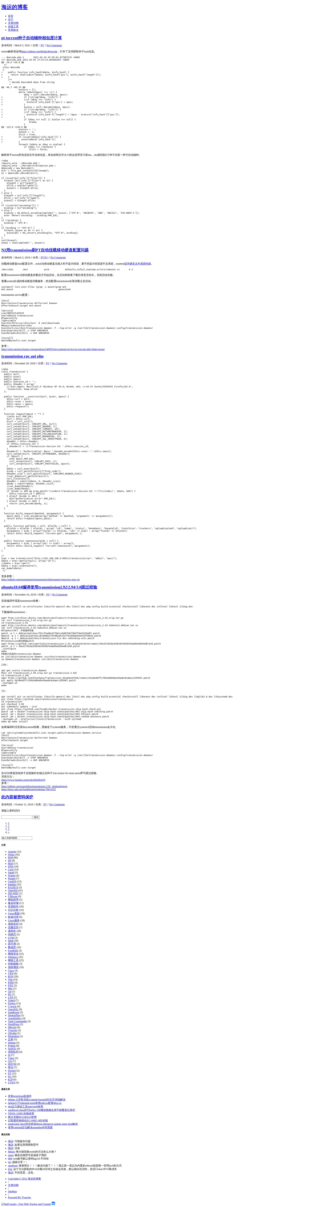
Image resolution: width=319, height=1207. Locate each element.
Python (11, 1045)
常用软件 (13, 906)
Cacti (10, 869)
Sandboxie (13, 1012)
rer (9, 1162)
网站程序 (13, 899)
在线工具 (13, 26)
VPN (10, 973)
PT (42, 45)
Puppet (11, 878)
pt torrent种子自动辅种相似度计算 (31, 38)
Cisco (11, 970)
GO (10, 1061)
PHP (10, 857)
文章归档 (13, 23)
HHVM (12, 1064)
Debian (12, 1042)
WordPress (13, 1024)
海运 (10, 1141)
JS (9, 1055)
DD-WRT (13, 893)
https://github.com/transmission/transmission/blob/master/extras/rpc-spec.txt (40, 579)
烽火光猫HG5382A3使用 (22, 1117)
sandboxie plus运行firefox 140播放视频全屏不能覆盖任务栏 (41, 1110)
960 (10, 1158)
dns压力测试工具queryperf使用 (25, 1106)
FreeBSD (13, 950)
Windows (13, 957)
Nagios (11, 875)
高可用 (12, 943)
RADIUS (13, 887)
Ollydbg (12, 1033)
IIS (9, 860)
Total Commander (17, 1021)
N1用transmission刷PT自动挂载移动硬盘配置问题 (45, 250)
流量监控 (13, 927)
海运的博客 (14, 7)
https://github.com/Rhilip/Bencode (39, 51)
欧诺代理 (13, 917)
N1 (46, 257)
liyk (10, 1169)
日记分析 (13, 910)
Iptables (12, 884)
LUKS (11, 1082)
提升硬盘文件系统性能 (137, 263)
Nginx (11, 854)
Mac (10, 988)
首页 (10, 16)
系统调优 (13, 967)
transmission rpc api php (22, 356)
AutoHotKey (15, 1018)
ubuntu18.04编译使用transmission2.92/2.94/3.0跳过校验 (49, 587)
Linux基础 (14, 913)
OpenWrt (13, 890)
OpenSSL (13, 1009)
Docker (12, 1070)
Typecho (12, 1030)
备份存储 (13, 903)
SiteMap (12, 1191)
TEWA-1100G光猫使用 (21, 1113)
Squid (11, 872)
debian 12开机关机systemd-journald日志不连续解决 (36, 1099)
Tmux (11, 1058)
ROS (10, 976)
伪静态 (12, 934)
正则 (10, 1039)
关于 (10, 19)
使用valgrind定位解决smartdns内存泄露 (30, 1127)
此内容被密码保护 (17, 797)
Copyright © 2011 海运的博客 (24, 1178)
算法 (10, 1067)
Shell (10, 940)
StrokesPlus (14, 1015)
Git (9, 991)
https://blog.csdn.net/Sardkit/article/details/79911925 (28, 789)
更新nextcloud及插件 (20, 1096)
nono (10, 1155)
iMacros (12, 1027)
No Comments (54, 45)
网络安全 (13, 953)
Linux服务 (14, 920)
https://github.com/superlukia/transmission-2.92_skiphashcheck (34, 786)
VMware (12, 896)
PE (9, 994)
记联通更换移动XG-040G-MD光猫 (28, 1120)
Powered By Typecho (19, 1197)
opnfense (12, 1165)
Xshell (11, 1000)
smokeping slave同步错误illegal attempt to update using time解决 (43, 1124)
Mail (10, 863)
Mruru (11, 1151)
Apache (12, 851)
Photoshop (13, 1036)
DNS (10, 866)
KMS (11, 982)
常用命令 (13, 30)
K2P (10, 1079)
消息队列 (13, 1051)
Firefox (12, 1003)
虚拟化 (12, 930)
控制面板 (13, 963)
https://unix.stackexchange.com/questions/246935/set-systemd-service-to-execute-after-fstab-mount (53, 349)
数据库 (12, 947)
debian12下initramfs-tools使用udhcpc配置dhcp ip (34, 1103)
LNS (10, 997)
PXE (10, 985)
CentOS (12, 881)
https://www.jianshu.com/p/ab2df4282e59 (23, 780)
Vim (10, 979)
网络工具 (13, 960)
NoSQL (12, 1048)
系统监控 (13, 924)
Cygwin (12, 1006)
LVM (11, 937)
